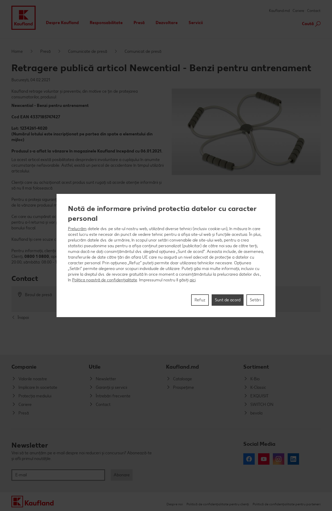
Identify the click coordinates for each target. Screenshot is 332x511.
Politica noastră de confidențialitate (104, 280)
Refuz (200, 299)
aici (193, 280)
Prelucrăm (77, 228)
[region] (166, 255)
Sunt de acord (227, 299)
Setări (255, 299)
